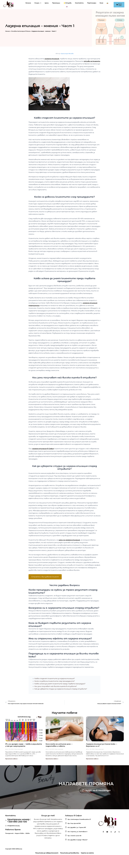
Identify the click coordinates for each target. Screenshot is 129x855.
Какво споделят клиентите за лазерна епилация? (54, 678)
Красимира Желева (67, 53)
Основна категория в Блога (20, 31)
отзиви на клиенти (92, 61)
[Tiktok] (115, 832)
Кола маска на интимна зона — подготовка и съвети (59, 745)
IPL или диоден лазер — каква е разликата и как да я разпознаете (23, 745)
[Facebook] (103, 832)
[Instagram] (111, 832)
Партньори (91, 3)
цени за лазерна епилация (69, 540)
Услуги (36, 3)
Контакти (79, 3)
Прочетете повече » (11, 758)
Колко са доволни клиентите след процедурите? (54, 681)
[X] (119, 832)
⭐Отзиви (68, 3)
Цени (47, 3)
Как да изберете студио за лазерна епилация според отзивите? (60, 689)
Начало (28, 3)
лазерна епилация (51, 59)
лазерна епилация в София (43, 448)
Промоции (56, 3)
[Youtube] (107, 832)
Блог (101, 3)
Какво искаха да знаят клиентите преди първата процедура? (59, 684)
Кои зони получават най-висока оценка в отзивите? (55, 686)
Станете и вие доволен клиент (45, 577)
